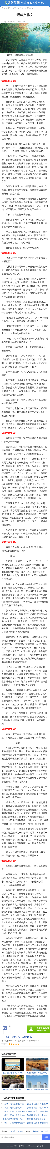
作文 (22, 8)
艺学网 (21, 1146)
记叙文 (30, 8)
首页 (14, 8)
